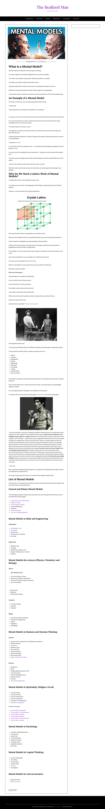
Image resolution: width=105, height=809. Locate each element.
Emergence (14, 645)
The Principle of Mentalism (18, 710)
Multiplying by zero (16, 528)
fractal (18, 142)
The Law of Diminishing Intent (19, 512)
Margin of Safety (15, 502)
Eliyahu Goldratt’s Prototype (19, 657)
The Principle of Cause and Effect (20, 718)
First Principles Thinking (17, 504)
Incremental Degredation (18, 680)
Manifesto (29, 18)
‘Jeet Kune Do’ (41, 394)
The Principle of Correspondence (20, 712)
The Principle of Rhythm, (17, 716)
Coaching (66, 18)
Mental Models (12, 790)
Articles (39, 18)
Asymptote (14, 530)
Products (56, 18)
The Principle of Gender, (17, 720)
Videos (47, 18)
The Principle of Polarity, (18, 714)
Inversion (13, 765)
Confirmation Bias (16, 510)
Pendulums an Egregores (17, 702)
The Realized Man (52, 7)
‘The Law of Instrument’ (31, 304)
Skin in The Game (15, 781)
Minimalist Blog (58, 806)
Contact (76, 18)
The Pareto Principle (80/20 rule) (20, 500)
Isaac (45, 61)
